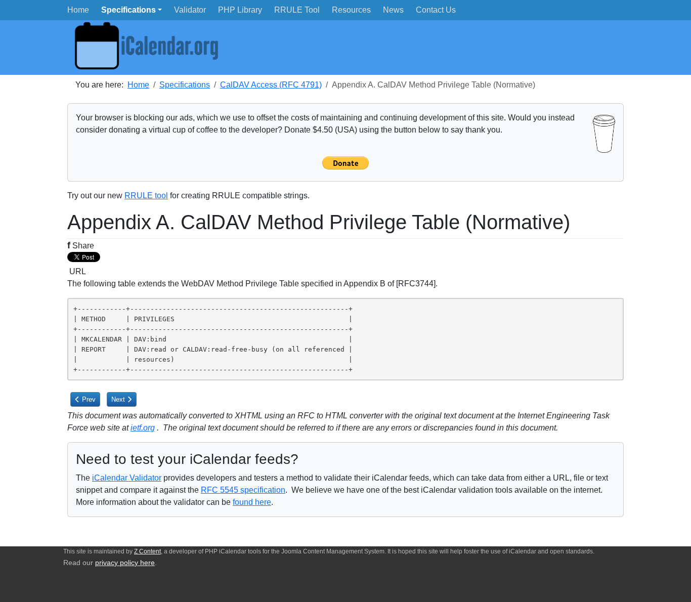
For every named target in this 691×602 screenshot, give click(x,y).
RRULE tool (146, 195)
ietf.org (143, 427)
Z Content (147, 551)
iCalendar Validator (126, 478)
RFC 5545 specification (243, 490)
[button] (131, 10)
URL (76, 271)
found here (252, 502)
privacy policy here (125, 563)
